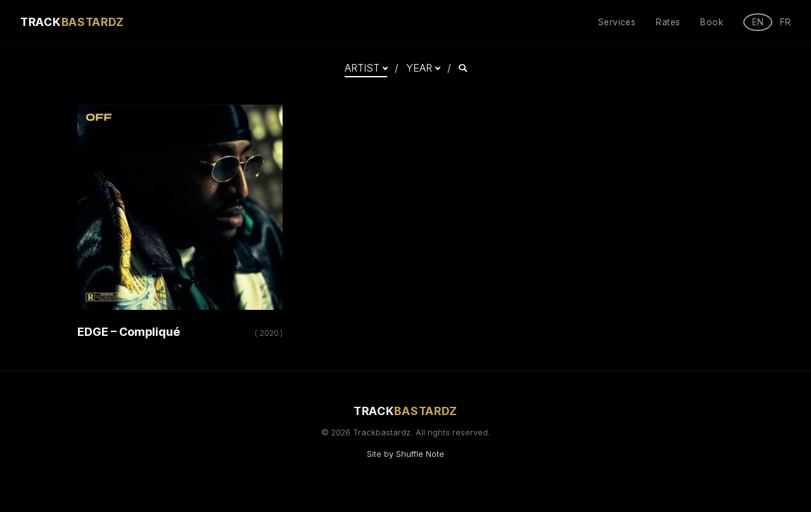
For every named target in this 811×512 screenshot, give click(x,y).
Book (711, 22)
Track (72, 22)
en (757, 22)
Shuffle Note (420, 454)
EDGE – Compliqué (128, 331)
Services (616, 22)
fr (785, 22)
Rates (668, 22)
